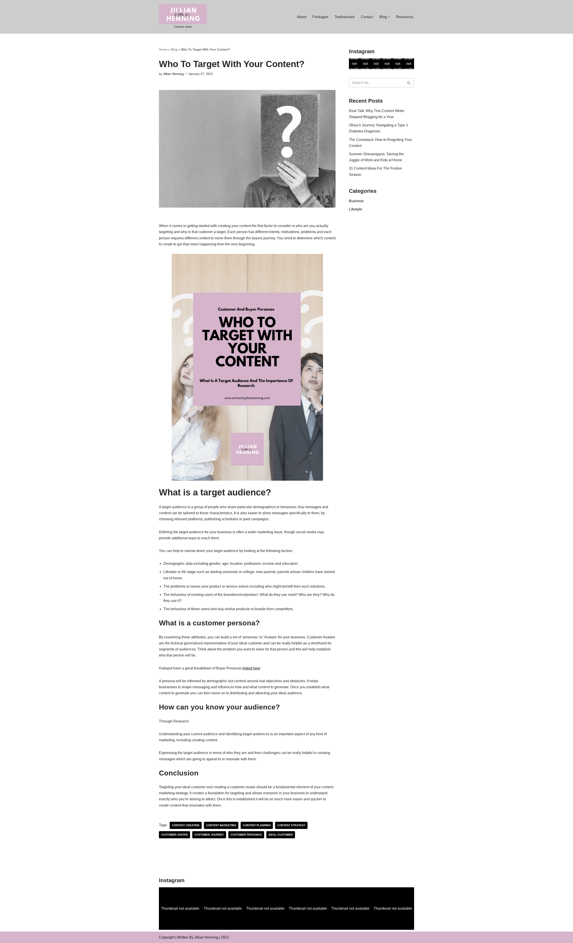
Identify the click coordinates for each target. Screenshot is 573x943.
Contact (367, 17)
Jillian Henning (173, 74)
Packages (320, 17)
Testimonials (345, 17)
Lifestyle (355, 209)
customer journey (209, 834)
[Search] (409, 82)
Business (356, 201)
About (301, 17)
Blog (174, 49)
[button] (389, 17)
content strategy (291, 825)
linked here (251, 668)
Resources (404, 17)
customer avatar (174, 834)
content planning (257, 825)
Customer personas (246, 834)
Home (163, 49)
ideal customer (281, 834)
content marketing (221, 825)
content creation (185, 825)
